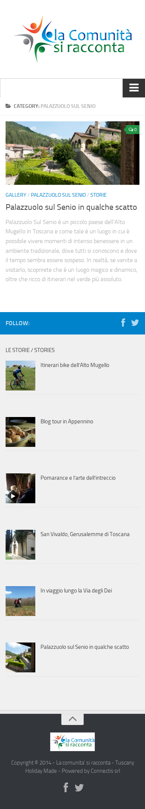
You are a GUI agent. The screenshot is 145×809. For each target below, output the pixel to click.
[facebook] (123, 322)
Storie (98, 195)
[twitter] (134, 322)
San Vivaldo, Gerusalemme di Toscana (85, 534)
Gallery (16, 195)
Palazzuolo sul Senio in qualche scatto (71, 207)
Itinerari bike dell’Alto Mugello (75, 365)
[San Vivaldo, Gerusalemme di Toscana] (20, 545)
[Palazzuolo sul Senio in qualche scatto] (72, 153)
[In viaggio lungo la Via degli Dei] (20, 601)
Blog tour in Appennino (67, 421)
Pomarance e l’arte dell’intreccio (78, 477)
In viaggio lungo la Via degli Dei (76, 590)
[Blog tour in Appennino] (20, 432)
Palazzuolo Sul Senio (58, 195)
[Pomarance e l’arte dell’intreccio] (20, 488)
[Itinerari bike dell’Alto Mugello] (20, 376)
